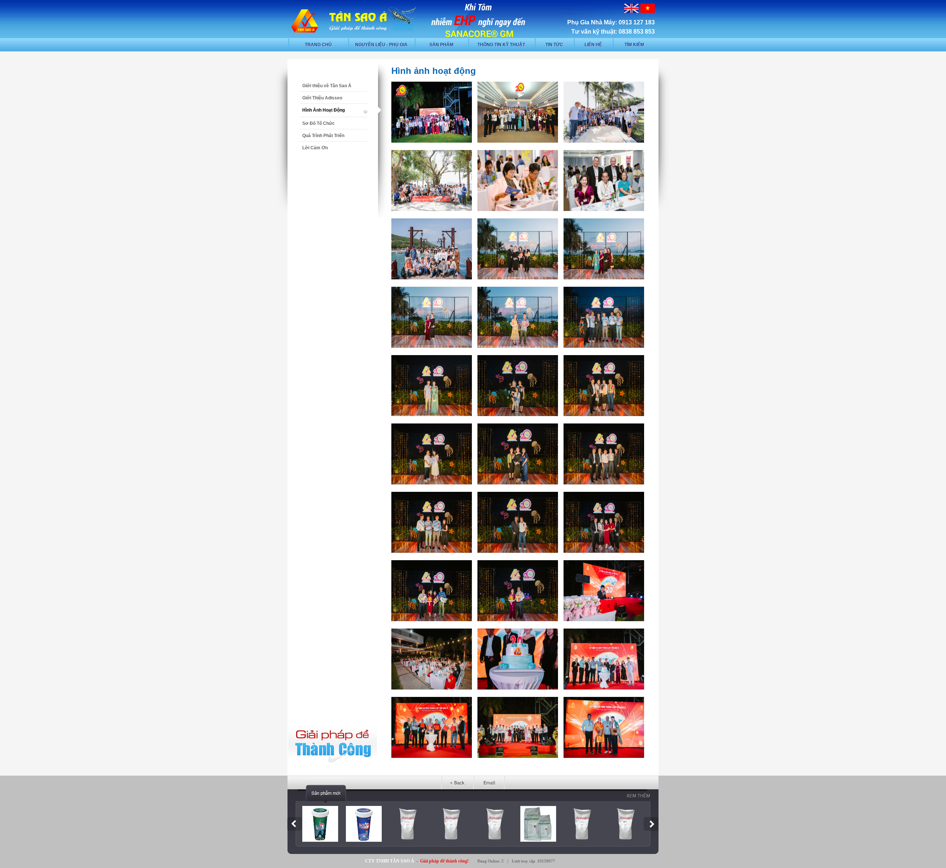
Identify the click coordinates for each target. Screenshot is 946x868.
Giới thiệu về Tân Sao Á (326, 85)
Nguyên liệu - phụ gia (381, 44)
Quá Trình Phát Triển (323, 135)
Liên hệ (593, 44)
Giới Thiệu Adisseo (322, 98)
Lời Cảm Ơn (315, 147)
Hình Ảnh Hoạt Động (323, 110)
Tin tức (554, 44)
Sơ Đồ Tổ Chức (318, 123)
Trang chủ (318, 44)
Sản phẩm (441, 44)
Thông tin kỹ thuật (501, 44)
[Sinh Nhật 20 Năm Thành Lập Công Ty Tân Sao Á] (431, 141)
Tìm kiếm (634, 44)
